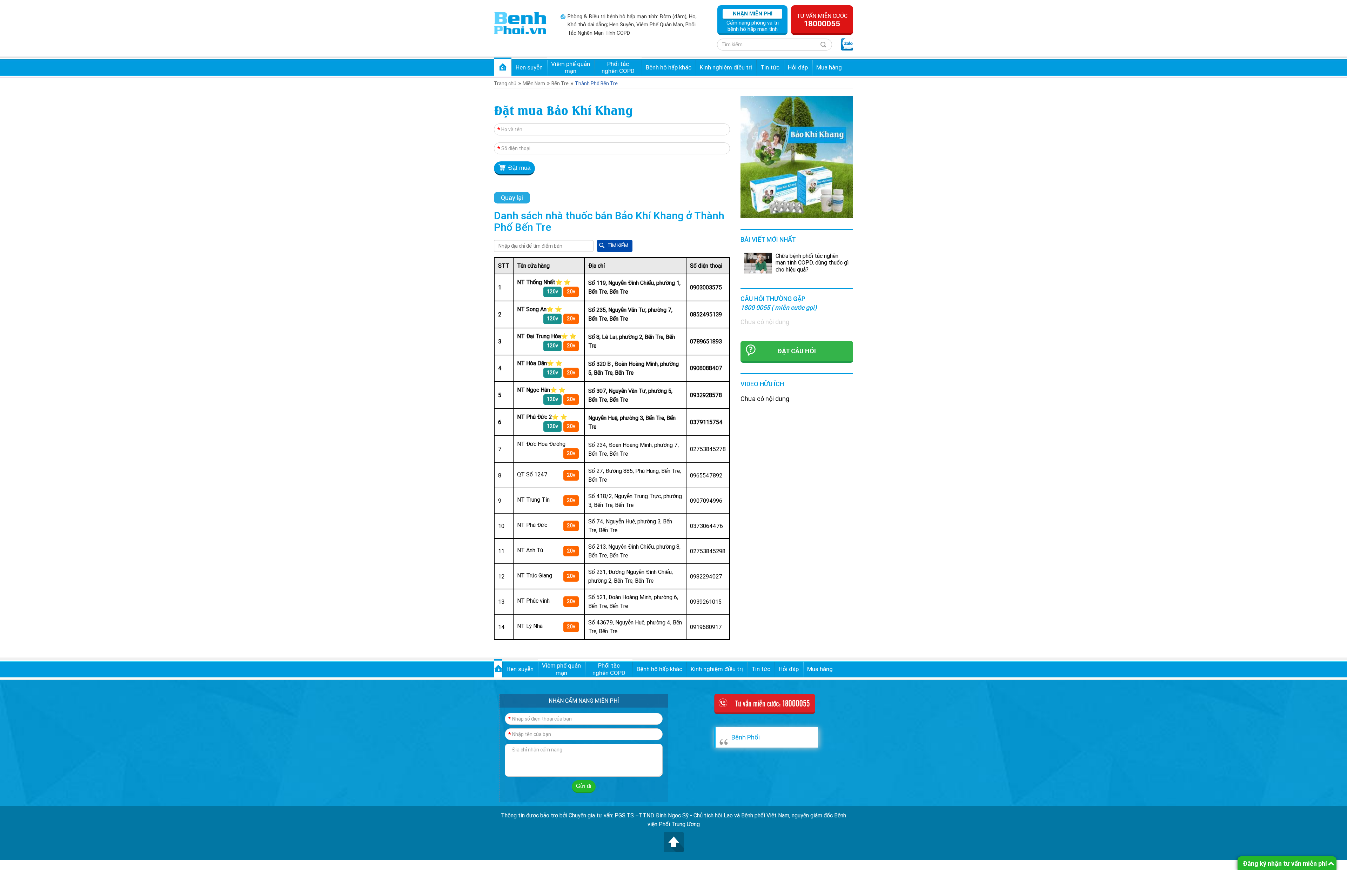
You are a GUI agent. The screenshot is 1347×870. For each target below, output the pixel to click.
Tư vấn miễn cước (822, 20)
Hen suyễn (529, 67)
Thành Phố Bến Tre (596, 83)
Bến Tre (560, 83)
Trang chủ (502, 67)
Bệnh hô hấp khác (668, 67)
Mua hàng (829, 67)
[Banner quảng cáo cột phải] (796, 157)
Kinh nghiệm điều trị (726, 67)
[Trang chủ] (520, 23)
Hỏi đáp (798, 67)
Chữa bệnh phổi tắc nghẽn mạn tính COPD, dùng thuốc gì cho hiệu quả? (812, 262)
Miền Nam (534, 83)
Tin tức (769, 67)
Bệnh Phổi (745, 737)
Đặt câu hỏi (796, 351)
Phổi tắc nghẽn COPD (618, 67)
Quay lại (512, 198)
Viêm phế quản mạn (570, 67)
